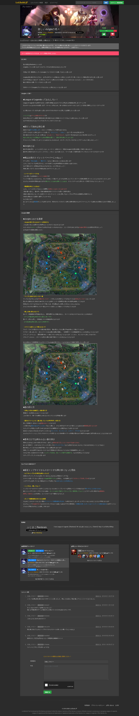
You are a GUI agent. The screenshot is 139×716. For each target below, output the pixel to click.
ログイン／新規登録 (117, 3)
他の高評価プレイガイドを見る (44, 579)
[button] (104, 34)
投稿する (47, 692)
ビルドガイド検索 (37, 2)
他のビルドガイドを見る (94, 560)
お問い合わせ (110, 705)
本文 (31, 666)
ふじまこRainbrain (48, 32)
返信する (98, 596)
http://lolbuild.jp (37, 533)
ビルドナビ (54, 2)
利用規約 (87, 705)
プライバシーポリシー (98, 705)
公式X (117, 705)
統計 (46, 2)
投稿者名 (33, 661)
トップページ (24, 40)
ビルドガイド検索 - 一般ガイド (40, 40)
